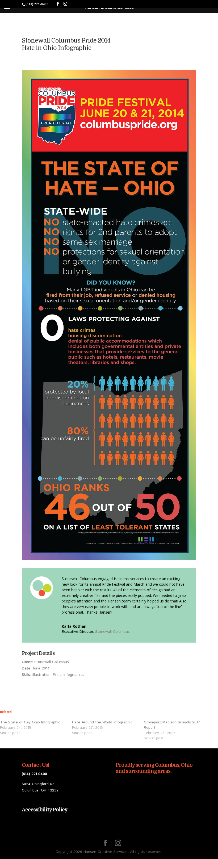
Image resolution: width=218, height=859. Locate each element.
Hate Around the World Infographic (102, 722)
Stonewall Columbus (112, 631)
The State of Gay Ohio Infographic (30, 722)
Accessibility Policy (45, 810)
